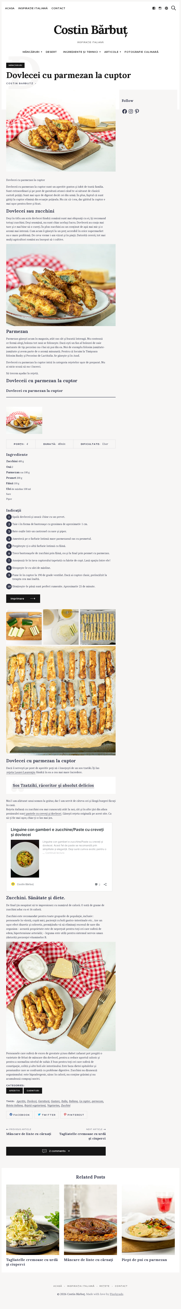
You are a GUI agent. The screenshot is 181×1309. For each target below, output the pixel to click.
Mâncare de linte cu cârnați (28, 1134)
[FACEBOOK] (153, 8)
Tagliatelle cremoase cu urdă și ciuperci (82, 1136)
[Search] (173, 8)
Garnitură (43, 1101)
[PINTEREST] (166, 8)
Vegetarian (53, 1105)
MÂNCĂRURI (31, 51)
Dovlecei (32, 1101)
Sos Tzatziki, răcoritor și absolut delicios (53, 785)
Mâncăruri (15, 65)
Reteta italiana (14, 1105)
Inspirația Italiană (81, 1286)
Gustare (55, 1101)
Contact (58, 8)
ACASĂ (57, 1286)
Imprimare (17, 598)
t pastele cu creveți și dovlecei (42, 813)
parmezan (97, 1101)
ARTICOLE (111, 51)
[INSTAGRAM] (160, 8)
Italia (64, 1101)
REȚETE (105, 1286)
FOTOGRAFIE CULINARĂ (141, 51)
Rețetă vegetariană (35, 1105)
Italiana (73, 1101)
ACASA (9, 8)
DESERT (51, 51)
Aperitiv (14, 1091)
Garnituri (33, 1091)
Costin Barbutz (19, 83)
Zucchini (65, 1105)
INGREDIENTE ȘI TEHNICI (80, 51)
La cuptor (84, 1101)
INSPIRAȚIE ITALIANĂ (33, 8)
